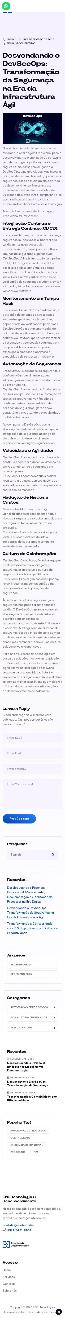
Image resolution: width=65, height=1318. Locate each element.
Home (7, 1270)
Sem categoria (21, 1028)
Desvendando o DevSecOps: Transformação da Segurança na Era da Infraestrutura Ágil (30, 913)
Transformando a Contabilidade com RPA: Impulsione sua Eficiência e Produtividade (32, 928)
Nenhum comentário (21, 43)
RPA (36, 1152)
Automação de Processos (29, 1007)
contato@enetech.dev (18, 1225)
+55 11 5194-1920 (18, 1230)
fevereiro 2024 (21, 965)
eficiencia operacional (26, 1145)
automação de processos (28, 1131)
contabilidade (20, 1138)
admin (10, 39)
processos (17, 1152)
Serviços (9, 1277)
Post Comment (19, 818)
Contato (9, 1283)
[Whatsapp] (6, 6)
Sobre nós (10, 1290)
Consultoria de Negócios (28, 1017)
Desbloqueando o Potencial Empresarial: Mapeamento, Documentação (26, 1067)
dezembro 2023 (21, 974)
